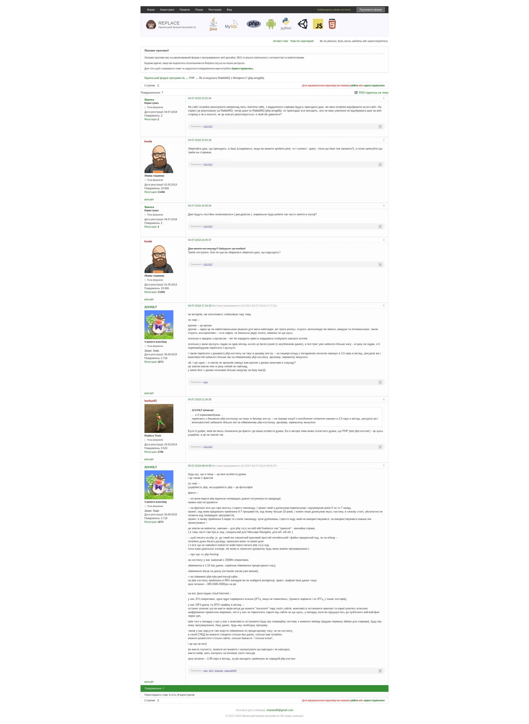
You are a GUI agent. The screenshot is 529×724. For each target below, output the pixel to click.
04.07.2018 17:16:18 (199, 305)
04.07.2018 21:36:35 (199, 399)
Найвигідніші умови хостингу (334, 9)
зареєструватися (374, 85)
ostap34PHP (230, 670)
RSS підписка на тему (373, 92)
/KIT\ (211, 670)
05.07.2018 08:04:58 (199, 465)
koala (148, 141)
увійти (354, 85)
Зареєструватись (242, 68)
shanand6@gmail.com (280, 710)
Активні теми (280, 41)
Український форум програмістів (164, 78)
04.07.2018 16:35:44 (199, 205)
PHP (192, 78)
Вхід (229, 9)
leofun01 (150, 400)
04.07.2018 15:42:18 (199, 140)
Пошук (199, 9)
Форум (151, 9)
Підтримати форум (371, 9)
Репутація (150, 119)
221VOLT (208, 126)
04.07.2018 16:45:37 (199, 240)
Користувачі (167, 9)
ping (206, 382)
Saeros (149, 99)
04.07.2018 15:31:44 (199, 98)
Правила (185, 9)
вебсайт (149, 199)
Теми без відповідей (302, 41)
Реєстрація (215, 9)
